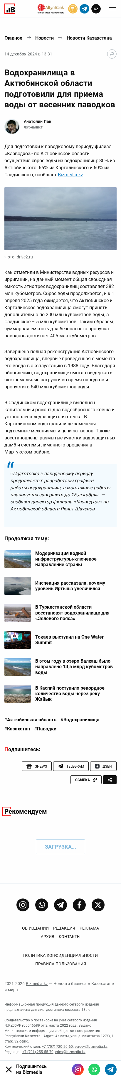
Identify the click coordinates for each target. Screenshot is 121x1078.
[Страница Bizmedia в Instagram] (22, 904)
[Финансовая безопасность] (51, 9)
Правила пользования (60, 964)
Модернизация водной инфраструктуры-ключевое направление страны (66, 559)
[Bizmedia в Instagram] (78, 1069)
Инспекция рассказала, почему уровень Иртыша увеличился (70, 585)
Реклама (89, 928)
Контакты (69, 937)
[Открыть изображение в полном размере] (60, 218)
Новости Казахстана (89, 38)
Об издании (35, 928)
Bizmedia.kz (70, 174)
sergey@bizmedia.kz (91, 1047)
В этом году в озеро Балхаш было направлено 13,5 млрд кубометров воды (74, 666)
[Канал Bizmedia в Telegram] (60, 904)
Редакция (64, 928)
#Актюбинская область (30, 719)
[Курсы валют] (73, 9)
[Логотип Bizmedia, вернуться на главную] (9, 9)
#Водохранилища (80, 719)
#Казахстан (17, 729)
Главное (13, 38)
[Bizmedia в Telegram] (111, 1069)
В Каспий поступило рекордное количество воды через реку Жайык (70, 693)
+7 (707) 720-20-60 (57, 1047)
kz (96, 9)
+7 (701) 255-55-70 (37, 1052)
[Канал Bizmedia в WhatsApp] (41, 904)
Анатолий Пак (37, 121)
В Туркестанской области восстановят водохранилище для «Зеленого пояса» (72, 612)
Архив (47, 937)
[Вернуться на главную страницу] (112, 54)
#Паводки (45, 729)
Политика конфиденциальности (60, 955)
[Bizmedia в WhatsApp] (94, 1069)
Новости (44, 38)
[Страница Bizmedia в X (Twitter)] (98, 904)
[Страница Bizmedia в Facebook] (79, 904)
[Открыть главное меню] (112, 9)
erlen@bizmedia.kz (70, 1052)
